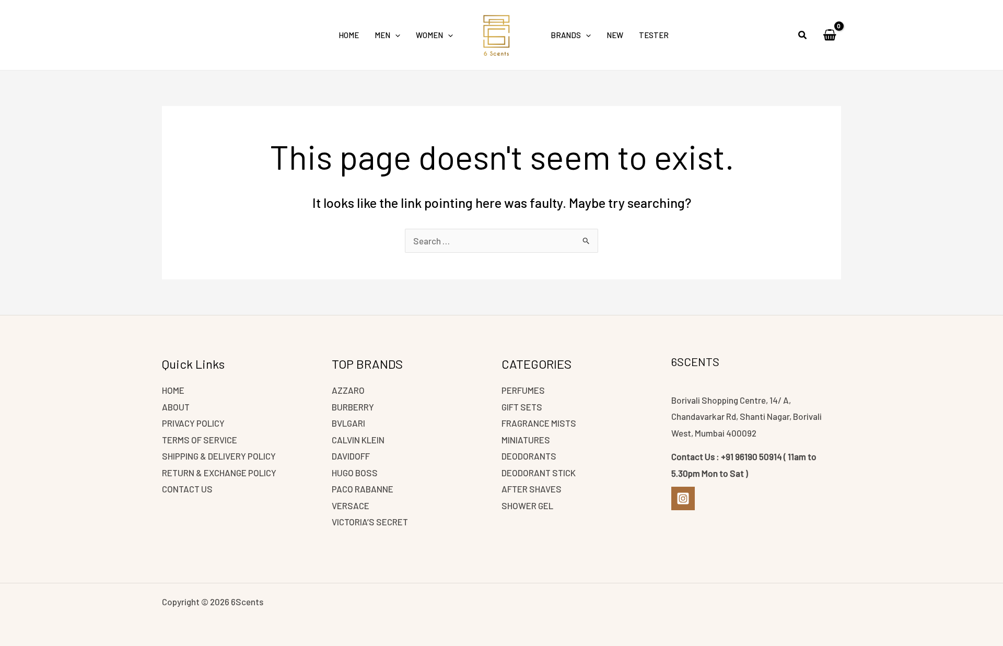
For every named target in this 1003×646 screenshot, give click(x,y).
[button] (395, 35)
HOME (173, 390)
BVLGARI (348, 423)
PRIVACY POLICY (193, 423)
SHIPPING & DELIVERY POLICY (219, 456)
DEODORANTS (528, 456)
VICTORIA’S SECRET (370, 521)
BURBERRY (353, 407)
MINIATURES (525, 439)
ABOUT (176, 407)
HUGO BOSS (355, 472)
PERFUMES (523, 390)
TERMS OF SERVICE (199, 439)
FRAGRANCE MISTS (538, 423)
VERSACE (350, 505)
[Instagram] (683, 498)
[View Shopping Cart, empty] (829, 35)
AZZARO (348, 390)
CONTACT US (187, 489)
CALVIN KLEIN (358, 439)
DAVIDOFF (351, 456)
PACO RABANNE (362, 489)
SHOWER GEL (527, 505)
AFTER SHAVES (531, 489)
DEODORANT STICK (538, 472)
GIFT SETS (521, 407)
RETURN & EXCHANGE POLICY (219, 472)
